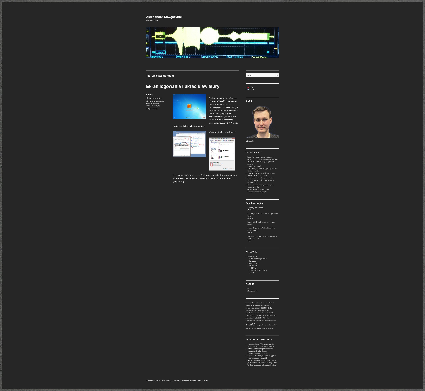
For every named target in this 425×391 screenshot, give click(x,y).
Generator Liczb (253, 344)
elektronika (266, 308)
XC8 (255, 328)
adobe (247, 303)
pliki (267, 318)
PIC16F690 (260, 318)
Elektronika (253, 266)
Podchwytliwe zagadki (255, 208)
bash (255, 303)
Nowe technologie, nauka (258, 259)
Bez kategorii (252, 256)
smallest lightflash (267, 320)
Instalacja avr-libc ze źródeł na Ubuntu (261, 173)
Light (272, 313)
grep (268, 310)
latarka (264, 313)
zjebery (259, 328)
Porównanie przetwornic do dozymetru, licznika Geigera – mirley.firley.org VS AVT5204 (260, 351)
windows (274, 325)
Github (249, 289)
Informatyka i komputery (154, 98)
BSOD (270, 303)
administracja (150, 101)
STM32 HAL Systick (254, 166)
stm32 (251, 324)
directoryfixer (250, 308)
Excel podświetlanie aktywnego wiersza (261, 222)
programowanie (250, 320)
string (258, 325)
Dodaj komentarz (151, 109)
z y (159, 106)
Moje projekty (252, 291)
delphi (268, 305)
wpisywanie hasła (151, 106)
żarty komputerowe (268, 328)
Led (268, 313)
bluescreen (264, 303)
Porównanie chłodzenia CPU (257, 176)
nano (260, 315)
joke (271, 310)
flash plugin (257, 310)
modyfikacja (249, 315)
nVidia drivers (250, 318)
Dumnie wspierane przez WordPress (195, 380)
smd (274, 320)
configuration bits (260, 305)
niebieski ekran (271, 315)
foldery (264, 310)
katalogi (255, 313)
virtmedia (268, 325)
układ (262, 325)
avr (251, 302)
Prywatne (252, 261)
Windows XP (249, 328)
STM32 (253, 268)
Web (252, 273)
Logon (157, 101)
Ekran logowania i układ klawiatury (182, 86)
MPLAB (256, 315)
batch (259, 303)
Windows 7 (156, 103)
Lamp (260, 313)
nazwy (264, 315)
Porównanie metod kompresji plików (260, 178)
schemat (258, 320)
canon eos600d (250, 305)
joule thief (249, 313)
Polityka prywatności (173, 380)
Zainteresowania (253, 263)
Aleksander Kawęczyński (165, 16)
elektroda (257, 308)
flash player (249, 310)
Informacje (250, 141)
